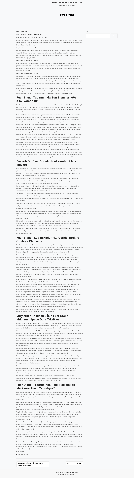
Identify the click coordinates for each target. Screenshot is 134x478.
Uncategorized (23, 454)
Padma (62, 474)
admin (39, 34)
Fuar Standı (20, 452)
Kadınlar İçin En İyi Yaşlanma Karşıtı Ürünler (30, 464)
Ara (87, 31)
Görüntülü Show (74, 463)
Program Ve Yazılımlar (67, 2)
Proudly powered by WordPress (67, 472)
